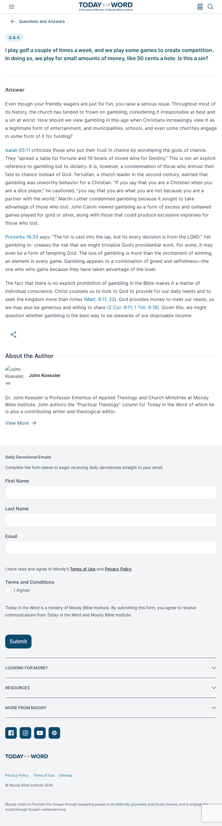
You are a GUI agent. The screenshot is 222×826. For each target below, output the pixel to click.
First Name (17, 481)
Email (11, 536)
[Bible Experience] (200, 6)
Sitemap (65, 775)
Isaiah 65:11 (17, 150)
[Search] (210, 6)
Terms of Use (82, 568)
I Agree (21, 590)
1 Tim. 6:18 (145, 307)
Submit (18, 641)
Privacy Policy (118, 568)
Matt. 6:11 (96, 299)
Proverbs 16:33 (21, 237)
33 (111, 299)
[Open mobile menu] (11, 6)
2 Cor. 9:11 (120, 307)
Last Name (17, 508)
